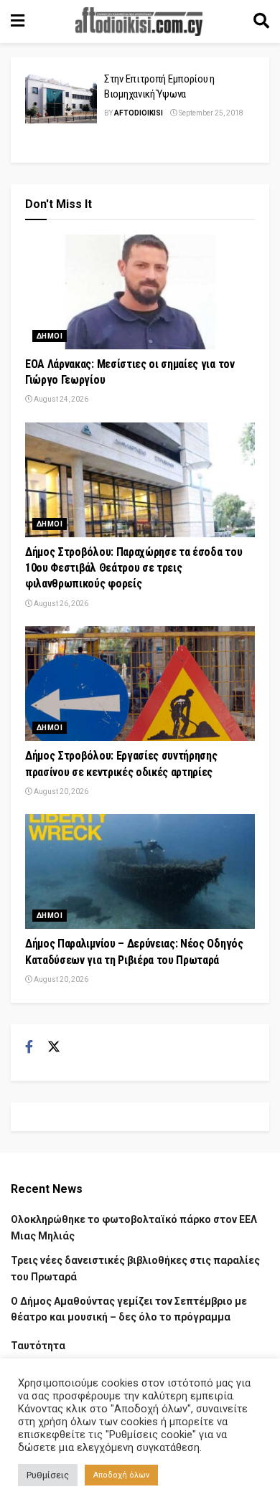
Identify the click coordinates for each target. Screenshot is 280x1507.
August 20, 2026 (60, 791)
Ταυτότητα (38, 1345)
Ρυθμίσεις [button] (48, 1475)
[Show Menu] (17, 21)
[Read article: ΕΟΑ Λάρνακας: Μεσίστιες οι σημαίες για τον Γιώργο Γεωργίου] (140, 292)
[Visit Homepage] (139, 21)
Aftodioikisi (138, 113)
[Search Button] (261, 21)
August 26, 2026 (60, 604)
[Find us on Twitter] (53, 1047)
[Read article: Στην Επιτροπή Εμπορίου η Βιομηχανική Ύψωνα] (61, 97)
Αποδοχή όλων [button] (121, 1475)
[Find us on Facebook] (29, 1047)
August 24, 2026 (60, 399)
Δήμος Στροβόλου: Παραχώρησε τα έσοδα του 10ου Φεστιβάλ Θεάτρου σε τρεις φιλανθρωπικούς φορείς (133, 568)
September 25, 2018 (210, 113)
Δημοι (49, 336)
